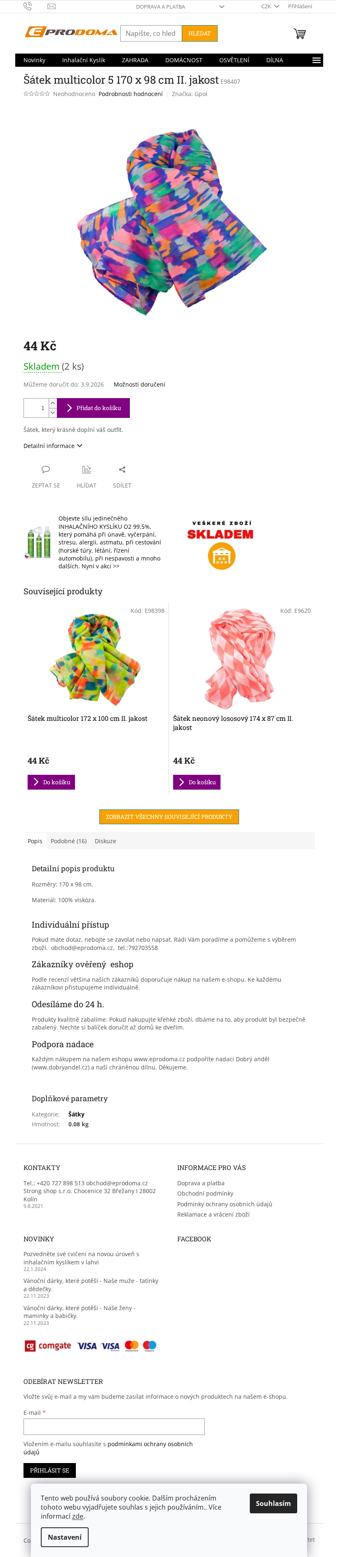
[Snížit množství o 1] (53, 412)
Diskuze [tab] (105, 841)
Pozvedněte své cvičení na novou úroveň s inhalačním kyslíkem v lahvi (81, 1258)
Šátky (76, 1114)
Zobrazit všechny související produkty (169, 817)
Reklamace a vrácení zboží (213, 1214)
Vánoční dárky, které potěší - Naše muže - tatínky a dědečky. (90, 1284)
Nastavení (65, 1537)
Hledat (199, 33)
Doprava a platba (160, 6)
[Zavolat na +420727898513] (35, 5)
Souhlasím (273, 1503)
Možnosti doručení (139, 384)
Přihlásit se (49, 1470)
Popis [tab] (35, 841)
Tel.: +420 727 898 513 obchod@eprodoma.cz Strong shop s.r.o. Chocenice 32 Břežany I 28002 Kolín (89, 1191)
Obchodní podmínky (205, 1193)
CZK (266, 6)
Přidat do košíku (99, 408)
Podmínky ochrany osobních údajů (224, 1204)
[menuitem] (34, 60)
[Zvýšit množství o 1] (53, 403)
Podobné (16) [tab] (69, 841)
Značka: (189, 94)
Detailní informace (49, 446)
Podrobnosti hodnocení (131, 94)
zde (77, 1516)
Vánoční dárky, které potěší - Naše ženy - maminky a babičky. (79, 1312)
